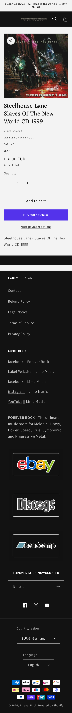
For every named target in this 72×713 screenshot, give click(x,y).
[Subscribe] (58, 586)
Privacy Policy (19, 333)
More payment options (36, 227)
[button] (6, 19)
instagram (16, 391)
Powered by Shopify (50, 705)
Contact (14, 290)
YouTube (15, 401)
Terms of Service (21, 322)
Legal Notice (18, 312)
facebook (15, 361)
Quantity (10, 173)
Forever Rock (28, 705)
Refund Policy (19, 301)
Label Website (20, 371)
